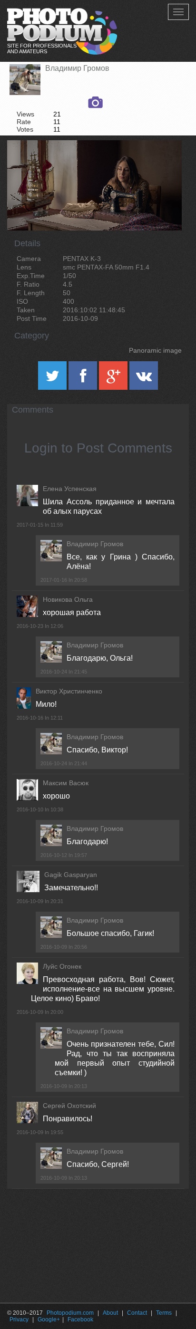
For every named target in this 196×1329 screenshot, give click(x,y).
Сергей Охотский (69, 1105)
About (110, 1313)
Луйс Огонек (62, 966)
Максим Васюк (65, 783)
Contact (137, 1313)
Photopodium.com (70, 1313)
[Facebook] (84, 379)
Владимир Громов (77, 68)
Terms (164, 1313)
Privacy (19, 1319)
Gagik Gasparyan (70, 874)
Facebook (80, 1319)
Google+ (49, 1319)
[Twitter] (53, 379)
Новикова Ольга (68, 599)
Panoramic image (155, 350)
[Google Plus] (114, 379)
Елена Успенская (70, 488)
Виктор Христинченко (69, 691)
